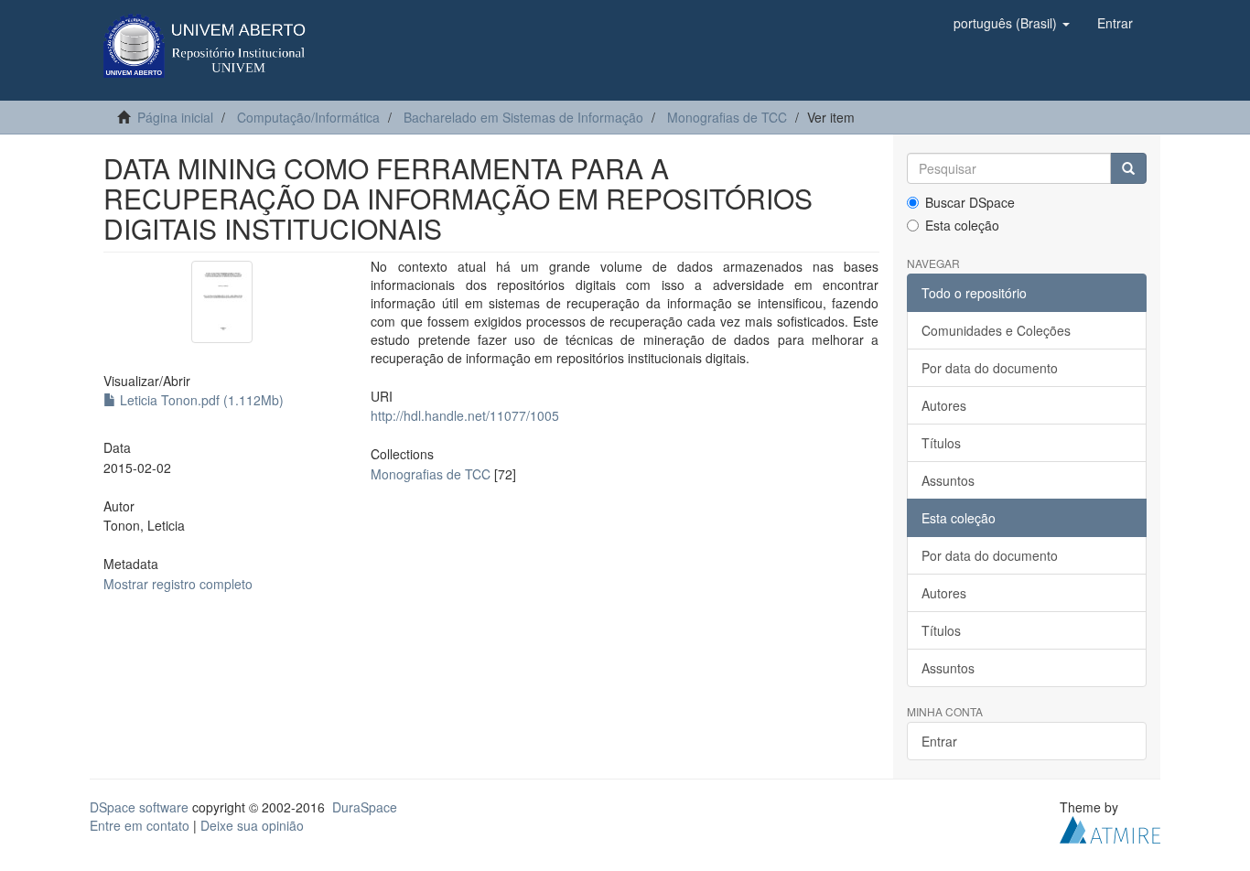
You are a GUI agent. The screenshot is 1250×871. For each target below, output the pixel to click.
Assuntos (948, 480)
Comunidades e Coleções (996, 330)
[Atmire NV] (1110, 828)
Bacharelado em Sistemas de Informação (523, 117)
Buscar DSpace (970, 202)
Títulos (941, 443)
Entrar (939, 741)
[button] (1011, 23)
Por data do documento (989, 368)
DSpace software (139, 807)
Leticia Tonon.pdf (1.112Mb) (200, 400)
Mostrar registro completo (178, 584)
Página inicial (175, 117)
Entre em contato (139, 825)
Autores (943, 405)
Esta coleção (962, 225)
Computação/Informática (308, 117)
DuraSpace (364, 807)
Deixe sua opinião (252, 825)
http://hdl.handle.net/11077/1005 (465, 415)
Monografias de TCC (727, 117)
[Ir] (1128, 168)
